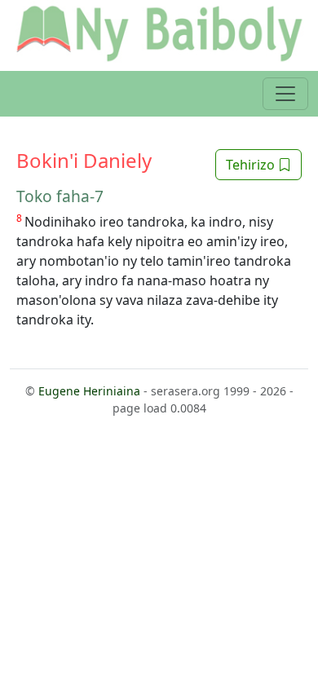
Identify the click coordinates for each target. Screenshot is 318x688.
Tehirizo (252, 165)
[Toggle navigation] (285, 93)
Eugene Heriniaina (89, 391)
